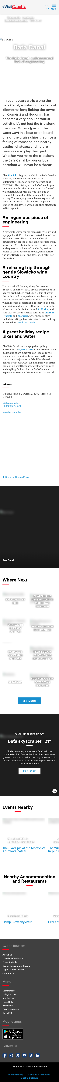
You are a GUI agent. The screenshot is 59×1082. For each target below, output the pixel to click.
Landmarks (28, 17)
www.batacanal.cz (12, 412)
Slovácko (12, 175)
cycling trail (25, 349)
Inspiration (8, 998)
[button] (47, 7)
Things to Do (13, 17)
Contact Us (8, 973)
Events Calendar (10, 1009)
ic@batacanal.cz (11, 403)
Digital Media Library (13, 969)
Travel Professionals (12, 958)
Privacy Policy (15, 1074)
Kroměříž (22, 316)
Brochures (7, 1005)
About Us (7, 954)
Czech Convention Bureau (16, 966)
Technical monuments (16, 20)
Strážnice (42, 309)
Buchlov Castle (26, 322)
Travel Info (7, 1001)
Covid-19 (7, 1013)
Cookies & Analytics (39, 1074)
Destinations (9, 990)
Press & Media (9, 962)
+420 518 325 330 (11, 406)
